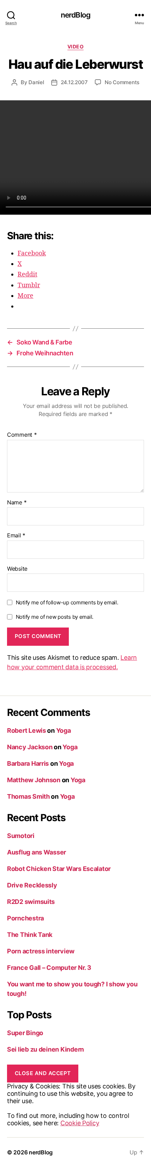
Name (16, 502)
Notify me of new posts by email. (54, 616)
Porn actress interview (40, 951)
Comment (22, 435)
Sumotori (20, 835)
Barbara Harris (28, 763)
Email (16, 535)
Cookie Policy (79, 1123)
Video (75, 46)
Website (17, 569)
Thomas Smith (28, 796)
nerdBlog (75, 15)
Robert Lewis (26, 730)
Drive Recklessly (32, 885)
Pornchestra (25, 918)
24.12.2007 (74, 82)
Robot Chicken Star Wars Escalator (59, 868)
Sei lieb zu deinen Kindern (45, 1049)
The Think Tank (29, 934)
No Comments (122, 82)
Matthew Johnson (33, 780)
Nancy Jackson (30, 747)
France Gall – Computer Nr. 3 (49, 967)
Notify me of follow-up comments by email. (67, 602)
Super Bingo (25, 1033)
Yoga (63, 730)
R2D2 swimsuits (31, 901)
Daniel (36, 82)
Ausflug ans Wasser (36, 852)
